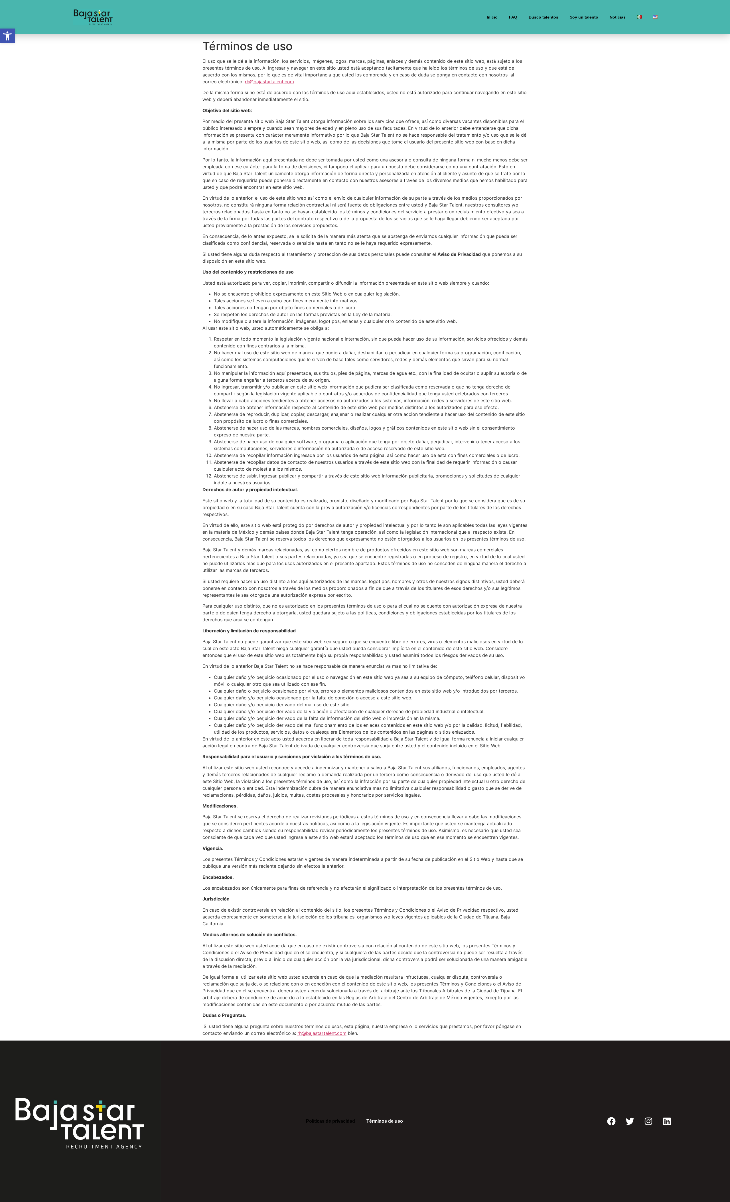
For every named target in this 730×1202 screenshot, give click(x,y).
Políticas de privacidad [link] (330, 1121)
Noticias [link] (618, 17)
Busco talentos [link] (543, 17)
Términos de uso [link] (384, 1121)
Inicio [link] (492, 17)
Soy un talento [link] (584, 17)
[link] (7, 36)
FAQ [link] (513, 17)
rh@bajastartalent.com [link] (269, 81)
